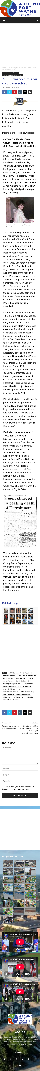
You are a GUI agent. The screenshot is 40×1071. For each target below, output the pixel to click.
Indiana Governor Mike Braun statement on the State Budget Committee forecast (29, 729)
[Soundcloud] (22, 1059)
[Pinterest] (14, 92)
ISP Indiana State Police (23, 694)
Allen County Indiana (9, 675)
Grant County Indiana (24, 686)
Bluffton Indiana (20, 678)
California (30, 678)
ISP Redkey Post (18, 697)
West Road (16, 700)
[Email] (25, 92)
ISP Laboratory (7, 697)
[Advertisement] (20, 44)
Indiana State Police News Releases (12, 75)
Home (4, 68)
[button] (3, 20)
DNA (29, 681)
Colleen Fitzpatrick (8, 681)
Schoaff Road (7, 700)
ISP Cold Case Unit (8, 694)
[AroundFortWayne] (20, 8)
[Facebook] (4, 92)
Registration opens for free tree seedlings (10, 727)
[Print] (30, 92)
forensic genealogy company (11, 683)
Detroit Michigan (21, 681)
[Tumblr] (20, 92)
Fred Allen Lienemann (9, 686)
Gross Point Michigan (9, 689)
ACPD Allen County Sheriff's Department (20, 673)
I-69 (19, 689)
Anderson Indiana (8, 678)
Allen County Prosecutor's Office (27, 675)
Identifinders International (10, 692)
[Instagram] (10, 1059)
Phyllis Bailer (29, 697)
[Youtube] (20, 1065)
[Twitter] (9, 92)
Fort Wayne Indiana (27, 683)
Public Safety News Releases (17, 68)
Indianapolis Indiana (27, 692)
